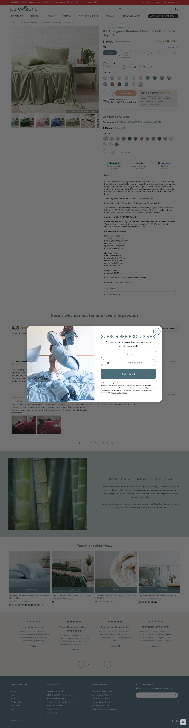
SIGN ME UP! (128, 373)
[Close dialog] (156, 331)
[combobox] (106, 362)
